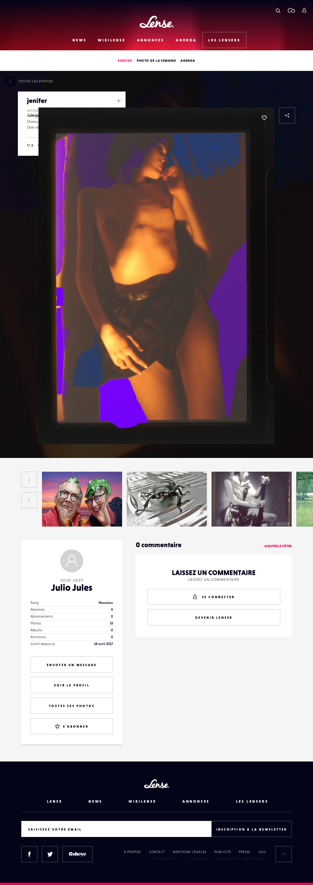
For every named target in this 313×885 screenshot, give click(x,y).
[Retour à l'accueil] (157, 22)
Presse (244, 852)
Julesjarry (35, 115)
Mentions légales (189, 852)
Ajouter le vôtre (278, 546)
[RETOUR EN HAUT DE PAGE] (284, 854)
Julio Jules (71, 587)
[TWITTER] (50, 854)
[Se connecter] (304, 10)
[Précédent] (29, 500)
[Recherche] (278, 10)
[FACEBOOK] (29, 854)
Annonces (150, 40)
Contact (157, 852)
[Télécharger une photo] (291, 10)
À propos (132, 852)
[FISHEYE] (77, 854)
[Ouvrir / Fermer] (119, 101)
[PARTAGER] (287, 116)
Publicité (222, 852)
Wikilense (111, 40)
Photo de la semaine (156, 60)
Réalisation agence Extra (241, 859)
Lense (54, 801)
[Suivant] (29, 480)
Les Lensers (224, 40)
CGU (262, 852)
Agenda (186, 40)
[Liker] (264, 118)
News (79, 40)
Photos (125, 60)
